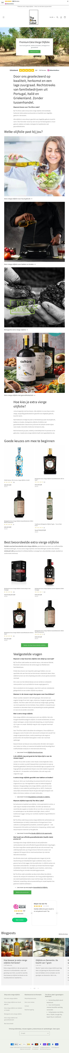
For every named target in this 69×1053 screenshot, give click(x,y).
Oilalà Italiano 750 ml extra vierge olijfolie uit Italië (17, 480)
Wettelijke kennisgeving (45, 1049)
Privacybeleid (36, 1047)
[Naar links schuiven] (31, 988)
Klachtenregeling (29, 1009)
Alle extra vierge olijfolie (10, 998)
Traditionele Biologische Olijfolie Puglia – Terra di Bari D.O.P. (48, 524)
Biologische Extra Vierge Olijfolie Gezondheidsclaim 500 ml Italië (49, 479)
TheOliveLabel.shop (17, 1047)
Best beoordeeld (8, 1023)
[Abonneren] (48, 1033)
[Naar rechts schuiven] (38, 988)
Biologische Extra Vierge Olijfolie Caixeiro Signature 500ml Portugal (49, 589)
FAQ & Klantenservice (30, 998)
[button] (3, 17)
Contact (27, 1006)
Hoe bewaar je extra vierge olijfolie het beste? (15, 961)
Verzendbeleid (35, 1049)
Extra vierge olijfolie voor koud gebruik (17, 199)
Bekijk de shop (34, 51)
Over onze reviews (29, 1002)
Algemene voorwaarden (25, 1049)
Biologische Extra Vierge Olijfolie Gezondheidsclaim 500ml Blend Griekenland (18, 521)
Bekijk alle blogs (63, 934)
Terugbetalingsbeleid (45, 1047)
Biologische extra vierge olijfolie (15, 330)
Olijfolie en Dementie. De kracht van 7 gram (47, 961)
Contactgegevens (55, 1047)
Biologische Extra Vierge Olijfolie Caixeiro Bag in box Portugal (17, 589)
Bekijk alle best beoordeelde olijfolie (35, 645)
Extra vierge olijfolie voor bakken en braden (19, 264)
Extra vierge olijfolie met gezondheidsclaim (18, 395)
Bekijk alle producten (22, 892)
